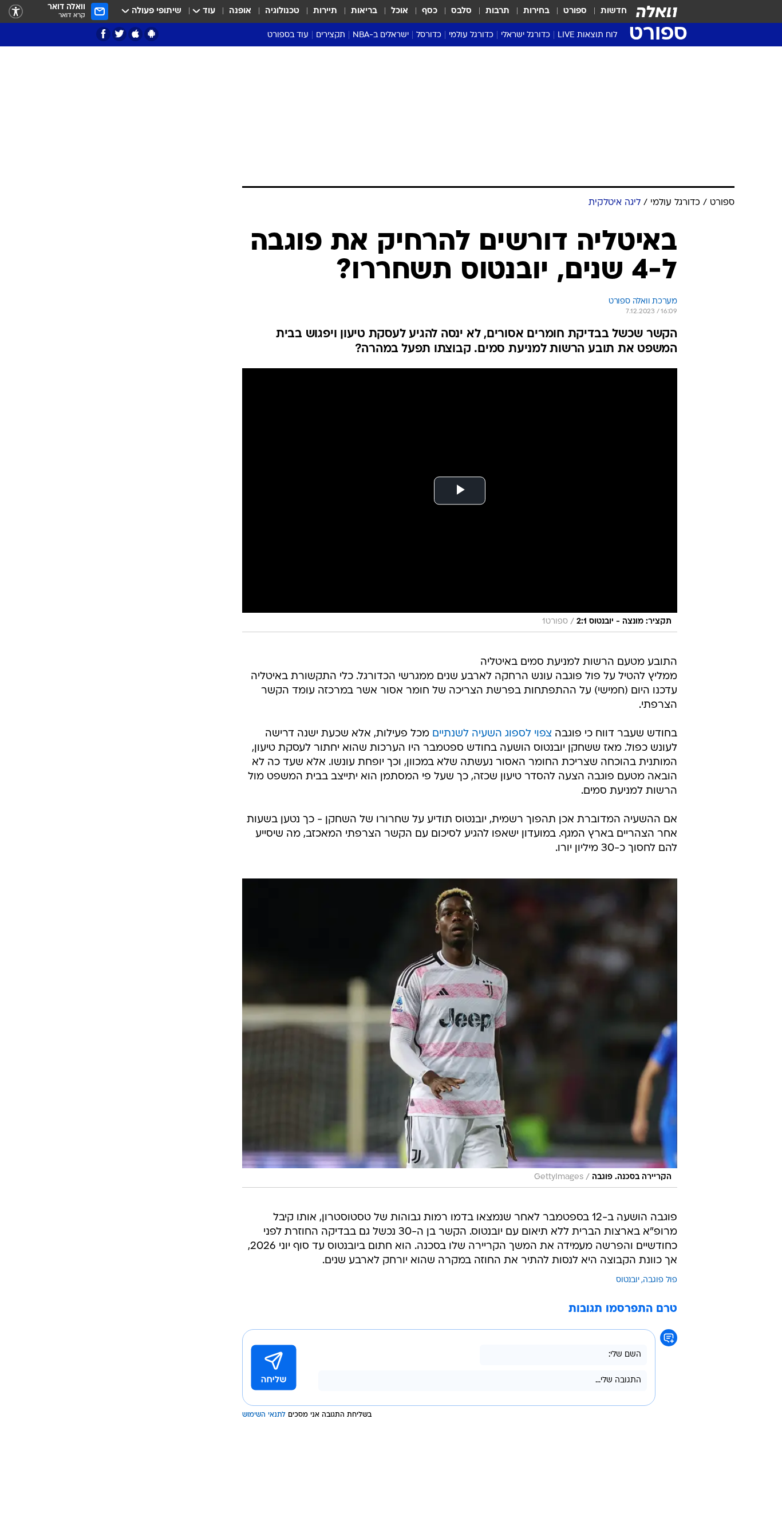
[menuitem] (607, 11)
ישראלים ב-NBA (381, 35)
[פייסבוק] (103, 34)
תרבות (497, 11)
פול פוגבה (660, 1280)
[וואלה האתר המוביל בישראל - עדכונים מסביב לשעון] (656, 11)
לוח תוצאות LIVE (587, 35)
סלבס (461, 11)
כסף (429, 11)
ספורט (575, 11)
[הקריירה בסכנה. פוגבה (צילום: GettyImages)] (459, 1033)
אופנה (240, 11)
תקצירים (330, 35)
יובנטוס (627, 1280)
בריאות (364, 11)
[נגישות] (16, 12)
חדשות (614, 11)
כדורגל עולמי (471, 35)
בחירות (536, 11)
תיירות (325, 11)
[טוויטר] (119, 34)
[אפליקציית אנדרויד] (151, 34)
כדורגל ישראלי (525, 35)
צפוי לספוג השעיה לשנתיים (492, 733)
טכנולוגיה (282, 11)
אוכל (399, 11)
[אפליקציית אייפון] (135, 34)
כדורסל (428, 35)
